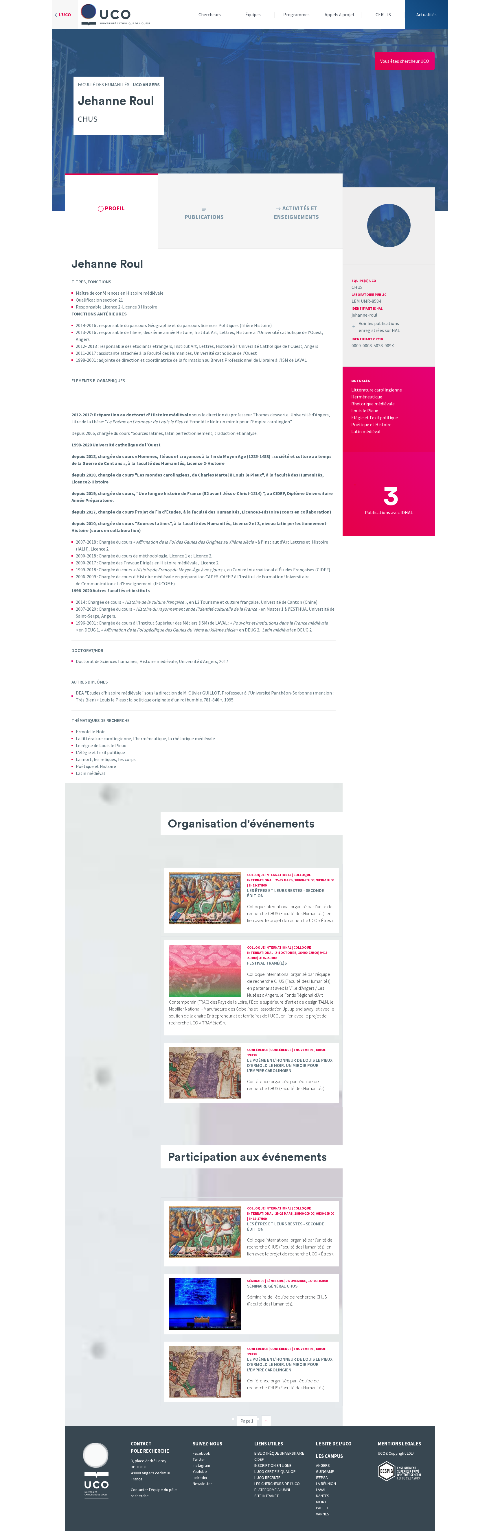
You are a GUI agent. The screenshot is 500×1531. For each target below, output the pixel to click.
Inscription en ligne (272, 1465)
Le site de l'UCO (334, 1443)
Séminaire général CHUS (272, 1286)
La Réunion (326, 1483)
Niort (321, 1501)
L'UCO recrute (267, 1477)
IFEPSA (322, 1477)
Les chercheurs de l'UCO (277, 1483)
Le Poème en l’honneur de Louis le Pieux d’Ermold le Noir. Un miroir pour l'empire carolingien (289, 1065)
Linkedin (200, 1477)
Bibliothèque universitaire (279, 1453)
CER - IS (383, 14)
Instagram (201, 1465)
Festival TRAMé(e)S (267, 963)
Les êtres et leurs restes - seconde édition (285, 893)
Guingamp (325, 1471)
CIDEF (259, 1459)
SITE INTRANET (266, 1495)
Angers (323, 1465)
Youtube (200, 1471)
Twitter (199, 1459)
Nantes (322, 1495)
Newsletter (202, 1483)
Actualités (426, 14)
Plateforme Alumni (272, 1489)
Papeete (323, 1507)
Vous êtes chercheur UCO (404, 61)
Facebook (201, 1453)
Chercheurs (209, 14)
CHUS (357, 287)
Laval (321, 1489)
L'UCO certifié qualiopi (275, 1471)
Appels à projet (340, 14)
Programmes (296, 14)
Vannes (322, 1514)
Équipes (253, 14)
